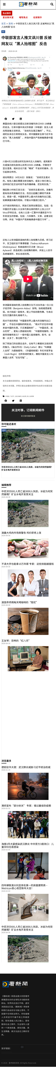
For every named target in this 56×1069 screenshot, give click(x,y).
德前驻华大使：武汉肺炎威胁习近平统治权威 (25, 767)
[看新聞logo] (28, 6)
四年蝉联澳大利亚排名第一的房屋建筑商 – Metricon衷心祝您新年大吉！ (24, 886)
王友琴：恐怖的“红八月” (16, 640)
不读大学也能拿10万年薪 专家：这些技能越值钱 (27, 563)
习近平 (12, 396)
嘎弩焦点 (23, 17)
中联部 (7, 396)
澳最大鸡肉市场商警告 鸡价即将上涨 (21, 532)
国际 (3, 31)
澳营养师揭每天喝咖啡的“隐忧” (19, 602)
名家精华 (37, 17)
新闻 (11, 23)
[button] (6, 119)
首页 (3, 23)
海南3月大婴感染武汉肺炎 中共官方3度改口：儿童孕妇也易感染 (27, 845)
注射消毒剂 (18, 396)
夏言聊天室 (8, 17)
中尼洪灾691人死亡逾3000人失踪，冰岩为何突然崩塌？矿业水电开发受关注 (27, 492)
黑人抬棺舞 (30, 396)
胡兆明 (24, 396)
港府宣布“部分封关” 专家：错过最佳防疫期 (26, 805)
